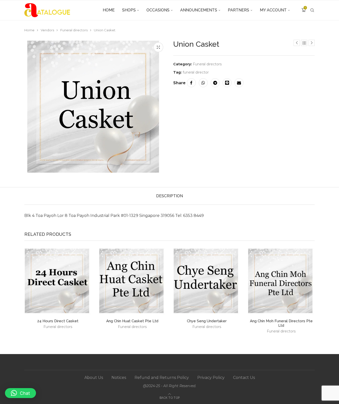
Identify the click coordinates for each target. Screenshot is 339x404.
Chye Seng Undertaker (207, 321)
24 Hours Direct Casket (57, 321)
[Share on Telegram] (215, 82)
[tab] (169, 196)
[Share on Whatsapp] (203, 82)
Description (169, 196)
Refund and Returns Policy (162, 377)
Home (109, 10)
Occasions (158, 10)
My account (273, 10)
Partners (238, 10)
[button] (20, 393)
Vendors (47, 30)
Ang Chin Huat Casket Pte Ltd (132, 321)
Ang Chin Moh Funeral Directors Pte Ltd (281, 323)
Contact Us (244, 377)
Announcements (198, 10)
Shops (129, 10)
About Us (93, 377)
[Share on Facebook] (191, 82)
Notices (118, 377)
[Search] (312, 10)
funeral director (196, 72)
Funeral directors (74, 30)
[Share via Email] (239, 82)
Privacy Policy (211, 377)
